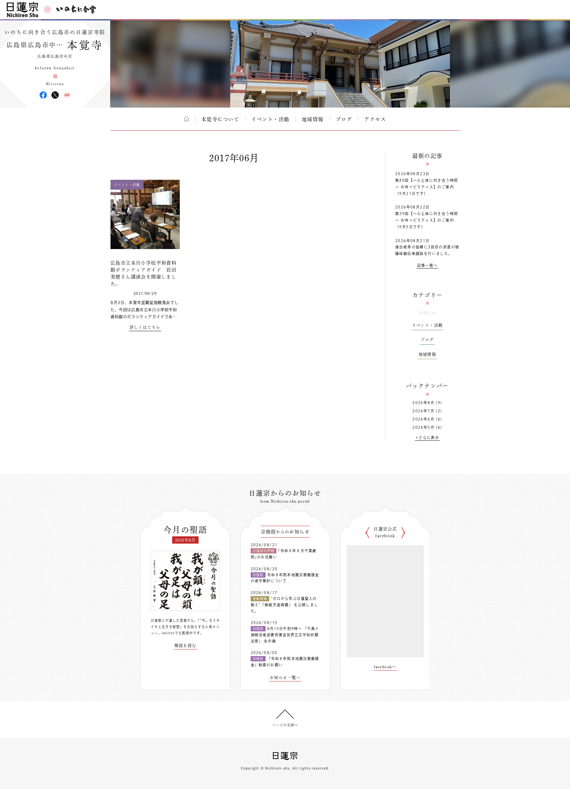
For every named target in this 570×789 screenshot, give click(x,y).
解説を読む (185, 645)
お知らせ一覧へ (285, 677)
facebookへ (385, 667)
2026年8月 (423, 402)
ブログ (344, 119)
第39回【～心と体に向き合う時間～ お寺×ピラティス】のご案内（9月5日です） (426, 220)
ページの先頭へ (285, 725)
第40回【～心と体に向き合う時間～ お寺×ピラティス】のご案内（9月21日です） (426, 186)
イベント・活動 (270, 119)
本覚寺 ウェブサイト (67, 95)
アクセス (375, 119)
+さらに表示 (427, 437)
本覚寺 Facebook (43, 95)
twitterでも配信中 (177, 633)
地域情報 (313, 119)
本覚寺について (220, 119)
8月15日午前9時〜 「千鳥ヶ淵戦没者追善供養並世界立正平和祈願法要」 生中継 (285, 635)
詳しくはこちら (145, 327)
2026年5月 (423, 427)
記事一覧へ (427, 265)
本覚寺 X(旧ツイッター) (55, 95)
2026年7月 (423, 411)
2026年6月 (423, 419)
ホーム (186, 118)
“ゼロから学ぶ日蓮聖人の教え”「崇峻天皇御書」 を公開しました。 (284, 605)
